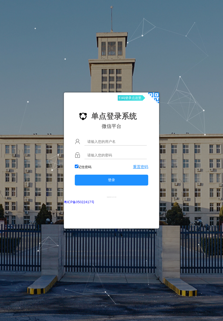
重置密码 (140, 167)
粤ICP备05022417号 (79, 202)
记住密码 (84, 167)
